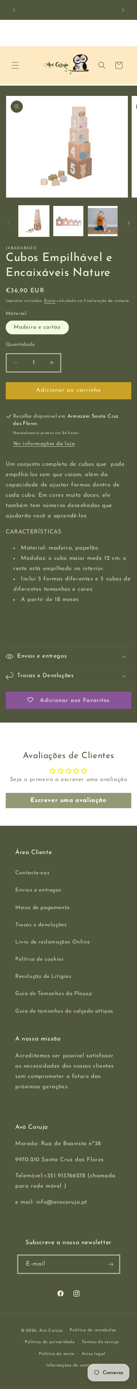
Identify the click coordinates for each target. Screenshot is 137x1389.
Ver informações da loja (44, 444)
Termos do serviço (100, 1342)
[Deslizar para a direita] (128, 223)
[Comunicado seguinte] (123, 10)
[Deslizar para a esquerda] (8, 223)
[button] (15, 65)
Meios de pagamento (42, 908)
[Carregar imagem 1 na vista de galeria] (34, 221)
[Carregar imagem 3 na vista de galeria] (103, 221)
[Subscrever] (110, 1264)
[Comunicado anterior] (14, 10)
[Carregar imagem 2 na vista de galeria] (68, 221)
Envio (50, 301)
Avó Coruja (51, 1331)
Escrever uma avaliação (68, 800)
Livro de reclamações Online (52, 942)
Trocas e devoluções (41, 925)
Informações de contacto (72, 1365)
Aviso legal (93, 1354)
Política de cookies (39, 959)
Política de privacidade (50, 1342)
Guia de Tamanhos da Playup (53, 994)
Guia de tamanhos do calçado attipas (64, 1011)
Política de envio (57, 1354)
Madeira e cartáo (37, 327)
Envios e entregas (38, 890)
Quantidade (20, 344)
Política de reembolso (93, 1330)
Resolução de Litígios (43, 976)
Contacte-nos (32, 873)
